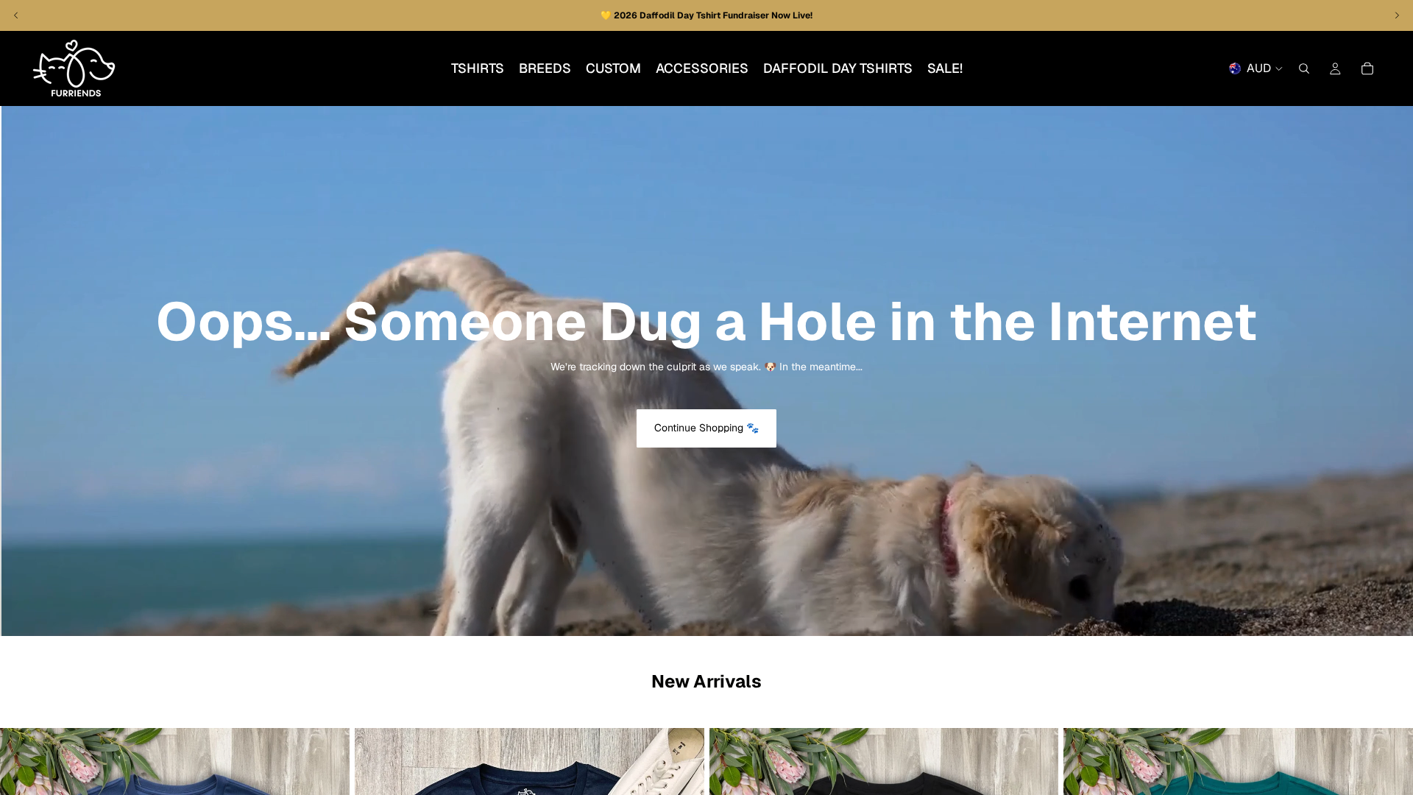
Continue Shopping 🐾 (706, 427)
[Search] (1304, 68)
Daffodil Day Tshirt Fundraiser (705, 15)
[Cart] (1367, 68)
